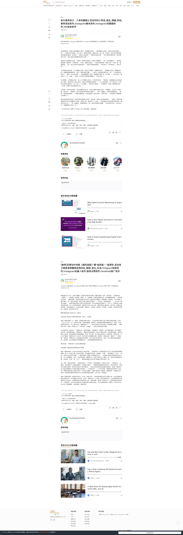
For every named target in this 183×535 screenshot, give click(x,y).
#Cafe (115, 514)
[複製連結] (49, 121)
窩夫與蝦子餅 (104, 168)
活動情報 (95, 125)
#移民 (127, 514)
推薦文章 (81, 5)
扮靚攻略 (89, 125)
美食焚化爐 (65, 168)
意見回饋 (73, 523)
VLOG (101, 5)
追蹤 (119, 36)
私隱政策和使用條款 (44, 532)
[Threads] (49, 117)
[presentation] (60, 162)
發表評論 (65, 182)
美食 (105, 5)
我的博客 (87, 523)
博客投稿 (73, 526)
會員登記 (129, 2)
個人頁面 (87, 514)
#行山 (103, 514)
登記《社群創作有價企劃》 (79, 120)
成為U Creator (68, 5)
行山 (132, 5)
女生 (113, 5)
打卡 (70, 125)
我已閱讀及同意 (149, 532)
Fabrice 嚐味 (78, 168)
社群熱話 (58, 5)
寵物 (128, 5)
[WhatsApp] (49, 113)
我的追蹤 (87, 521)
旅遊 (109, 5)
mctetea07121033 (71, 35)
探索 (76, 5)
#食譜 (111, 514)
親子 (121, 5)
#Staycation (121, 514)
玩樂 (117, 5)
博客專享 (94, 5)
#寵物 (100, 514)
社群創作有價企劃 (48, 5)
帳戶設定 (87, 517)
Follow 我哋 (91, 128)
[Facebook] (49, 109)
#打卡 (107, 514)
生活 (124, 5)
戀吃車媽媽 (91, 168)
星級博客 (87, 5)
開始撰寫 (136, 2)
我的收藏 (87, 519)
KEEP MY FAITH (117, 168)
